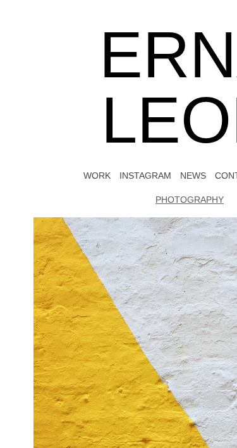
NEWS (193, 175)
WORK (92, 175)
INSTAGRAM (143, 175)
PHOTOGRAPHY (189, 200)
